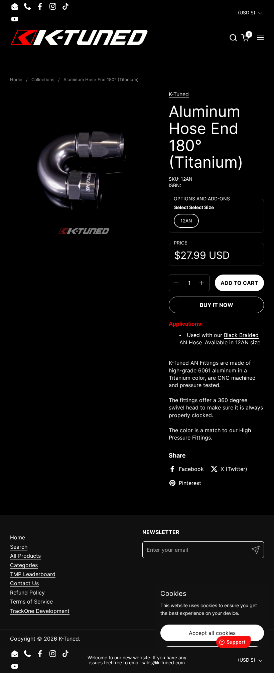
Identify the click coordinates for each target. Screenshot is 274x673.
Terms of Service (31, 601)
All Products (25, 555)
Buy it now (216, 305)
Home (17, 537)
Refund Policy (27, 592)
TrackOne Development (40, 611)
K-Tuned (179, 94)
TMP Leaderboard (32, 574)
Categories (24, 565)
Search (18, 546)
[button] (233, 37)
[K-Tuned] (79, 37)
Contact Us (24, 583)
